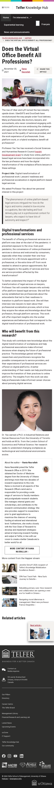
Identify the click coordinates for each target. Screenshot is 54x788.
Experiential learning (14, 25)
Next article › (36, 625)
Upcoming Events (9, 727)
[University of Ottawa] (42, 782)
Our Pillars (6, 694)
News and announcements (17, 32)
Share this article (44, 70)
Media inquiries (13, 671)
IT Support (6, 736)
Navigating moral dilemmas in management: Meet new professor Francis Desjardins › (34, 602)
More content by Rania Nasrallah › (22, 550)
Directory (5, 698)
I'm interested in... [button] (21, 17)
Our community (8, 746)
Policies (5, 779)
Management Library (10, 713)
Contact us (12, 668)
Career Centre (7, 704)
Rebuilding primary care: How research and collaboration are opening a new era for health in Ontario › (35, 590)
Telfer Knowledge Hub (10, 742)
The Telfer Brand (8, 708)
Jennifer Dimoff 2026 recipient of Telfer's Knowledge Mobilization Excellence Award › (33, 567)
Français (46, 24)
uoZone (5, 732)
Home (6, 17)
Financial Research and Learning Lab (16, 717)
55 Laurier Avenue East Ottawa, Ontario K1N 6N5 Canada (17, 679)
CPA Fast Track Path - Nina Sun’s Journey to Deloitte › (33, 577)
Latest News (7, 723)
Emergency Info (16, 779)
